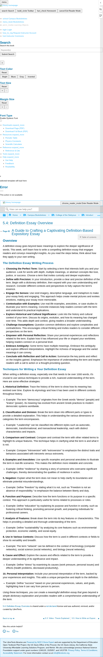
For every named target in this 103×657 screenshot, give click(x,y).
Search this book (7, 45)
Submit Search (8, 54)
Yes (8, 631)
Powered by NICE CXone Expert (41, 642)
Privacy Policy (74, 650)
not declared (51, 606)
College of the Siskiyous (66, 215)
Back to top (7, 618)
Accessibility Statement (12, 653)
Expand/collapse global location (98, 214)
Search (7, 209)
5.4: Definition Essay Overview (16, 606)
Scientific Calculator (13, 144)
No (17, 631)
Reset (4, 72)
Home (15, 215)
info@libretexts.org (61, 653)
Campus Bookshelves (36, 215)
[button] (9, 163)
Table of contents (89, 237)
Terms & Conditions (89, 650)
